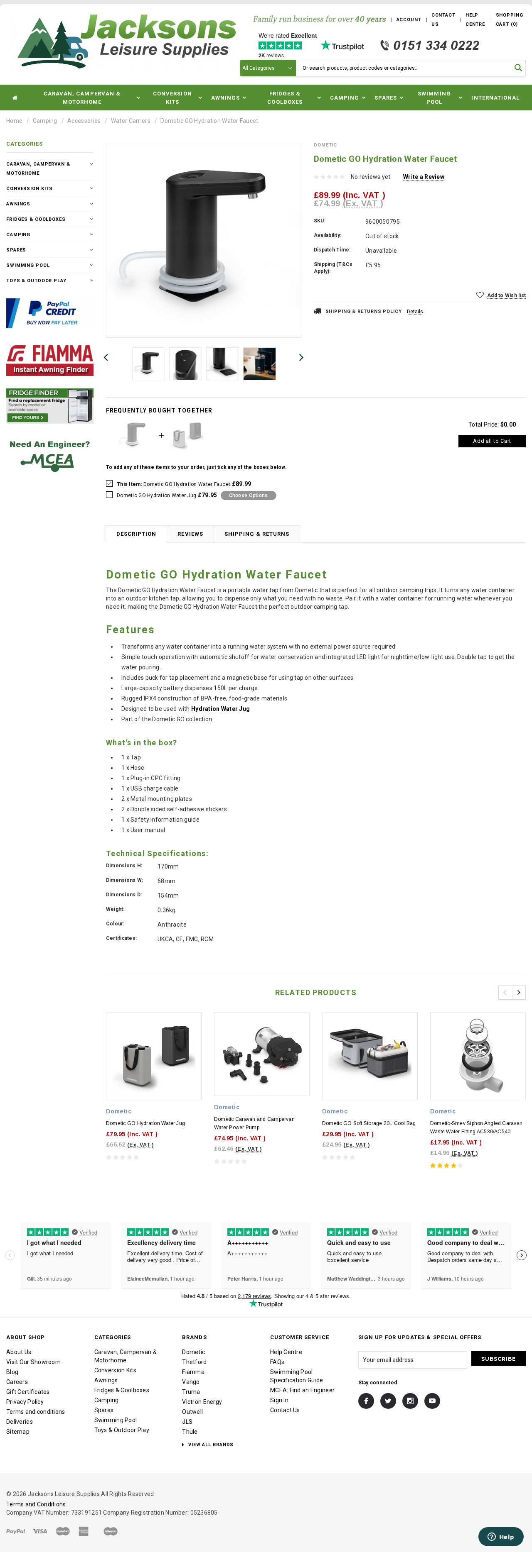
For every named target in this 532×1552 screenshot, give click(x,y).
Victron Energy (202, 1401)
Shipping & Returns (257, 534)
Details (415, 312)
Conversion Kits (29, 188)
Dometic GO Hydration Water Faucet (209, 120)
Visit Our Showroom (33, 1362)
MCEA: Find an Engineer (302, 1390)
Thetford (194, 1362)
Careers (17, 1382)
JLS (187, 1421)
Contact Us (285, 1410)
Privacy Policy (25, 1401)
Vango (191, 1382)
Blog (12, 1372)
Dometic (193, 1352)
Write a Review (423, 176)
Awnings (18, 204)
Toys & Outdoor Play (36, 280)
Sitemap (18, 1431)
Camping (45, 120)
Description (136, 534)
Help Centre (286, 1352)
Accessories (84, 120)
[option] (203, 240)
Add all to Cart (492, 441)
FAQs (277, 1362)
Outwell (192, 1411)
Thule (189, 1431)
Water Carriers (130, 120)
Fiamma (193, 1372)
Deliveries (19, 1421)
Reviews (190, 534)
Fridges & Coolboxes (36, 219)
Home (14, 120)
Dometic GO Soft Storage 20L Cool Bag (369, 1123)
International (495, 98)
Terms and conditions (35, 1411)
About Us (18, 1352)
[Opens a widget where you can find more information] (501, 1537)
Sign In (279, 1400)
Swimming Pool (27, 265)
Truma (191, 1392)
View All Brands (210, 1444)
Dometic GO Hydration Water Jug (145, 1123)
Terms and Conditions (36, 1504)
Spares (16, 250)
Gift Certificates (28, 1392)
